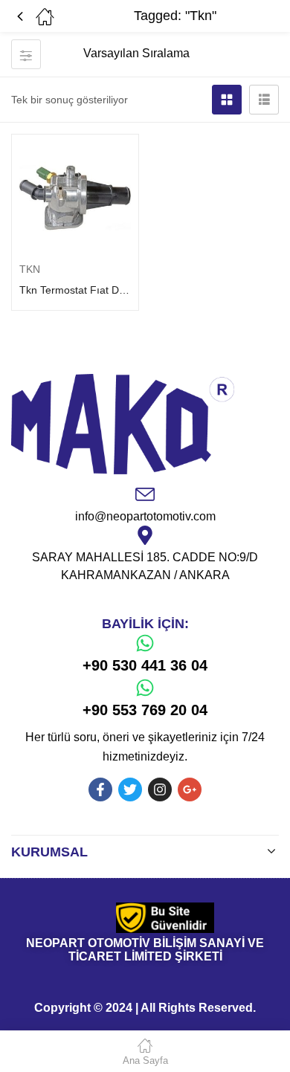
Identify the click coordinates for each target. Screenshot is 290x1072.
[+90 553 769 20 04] (145, 687)
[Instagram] (160, 789)
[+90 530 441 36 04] (145, 643)
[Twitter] (130, 789)
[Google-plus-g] (190, 789)
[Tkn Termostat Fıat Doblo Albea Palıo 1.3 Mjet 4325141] (75, 198)
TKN (29, 269)
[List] (264, 99)
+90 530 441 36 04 (145, 665)
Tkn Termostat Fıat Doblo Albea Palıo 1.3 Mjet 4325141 (75, 290)
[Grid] (227, 99)
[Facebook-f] (100, 789)
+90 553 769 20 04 (145, 710)
